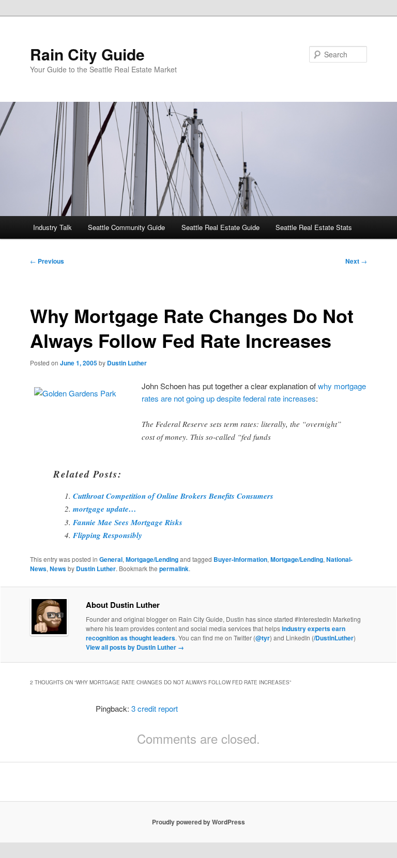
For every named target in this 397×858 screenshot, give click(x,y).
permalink (174, 568)
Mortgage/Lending (152, 559)
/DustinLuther (334, 637)
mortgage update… (104, 508)
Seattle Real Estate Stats (314, 227)
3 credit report (154, 708)
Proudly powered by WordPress (198, 821)
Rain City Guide (87, 54)
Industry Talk (52, 227)
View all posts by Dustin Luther (135, 647)
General (111, 559)
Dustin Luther (127, 362)
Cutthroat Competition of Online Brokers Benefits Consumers (173, 496)
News (58, 568)
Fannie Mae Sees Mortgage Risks (127, 522)
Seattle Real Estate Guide (220, 227)
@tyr (262, 637)
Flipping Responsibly (107, 535)
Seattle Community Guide (126, 227)
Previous (47, 261)
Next (356, 261)
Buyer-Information (240, 559)
